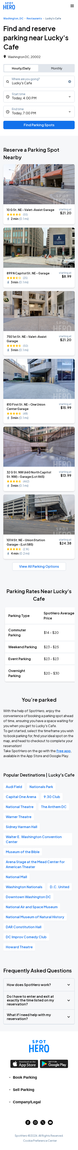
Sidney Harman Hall (21, 827)
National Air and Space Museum (32, 907)
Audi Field (14, 786)
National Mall (16, 877)
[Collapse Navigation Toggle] (72, 5)
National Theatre (19, 806)
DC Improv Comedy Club (26, 937)
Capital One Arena (21, 796)
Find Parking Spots (39, 125)
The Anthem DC (54, 806)
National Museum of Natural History (35, 917)
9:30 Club (52, 796)
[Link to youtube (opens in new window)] (50, 1123)
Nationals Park (41, 786)
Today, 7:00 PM (24, 113)
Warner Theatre (18, 817)
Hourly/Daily (21, 68)
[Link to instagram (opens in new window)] (35, 1123)
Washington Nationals (24, 887)
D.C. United (59, 887)
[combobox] (39, 81)
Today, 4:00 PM (24, 98)
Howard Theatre (19, 947)
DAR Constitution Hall (23, 927)
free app (63, 751)
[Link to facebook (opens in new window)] (27, 1123)
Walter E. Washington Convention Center (34, 839)
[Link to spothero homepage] (39, 1046)
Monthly (56, 68)
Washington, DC (13, 18)
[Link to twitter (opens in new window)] (42, 1123)
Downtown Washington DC (28, 897)
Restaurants (34, 18)
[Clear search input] (69, 81)
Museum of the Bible (23, 852)
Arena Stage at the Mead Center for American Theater (35, 864)
